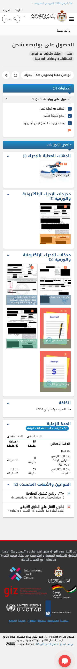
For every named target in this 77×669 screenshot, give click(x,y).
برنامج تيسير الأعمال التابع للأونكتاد (54, 644)
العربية (6, 10)
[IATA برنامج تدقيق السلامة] (69, 494)
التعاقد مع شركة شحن (52, 108)
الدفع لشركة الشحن (54, 115)
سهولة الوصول (37, 621)
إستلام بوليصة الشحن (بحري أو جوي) (44, 123)
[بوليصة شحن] (22, 328)
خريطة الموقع (17, 621)
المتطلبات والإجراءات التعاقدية (53, 59)
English (19, 10)
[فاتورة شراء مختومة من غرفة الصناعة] (55, 284)
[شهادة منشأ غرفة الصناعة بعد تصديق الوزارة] (22, 284)
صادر (69, 53)
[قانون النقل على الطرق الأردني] (69, 507)
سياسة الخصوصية (57, 621)
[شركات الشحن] (55, 172)
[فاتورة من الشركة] (55, 371)
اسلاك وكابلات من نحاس (46, 53)
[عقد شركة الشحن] (55, 328)
